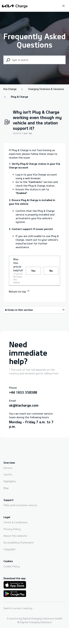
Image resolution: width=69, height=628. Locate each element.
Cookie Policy (12, 566)
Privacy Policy (12, 529)
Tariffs (8, 474)
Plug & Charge (19, 96)
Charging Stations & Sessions (46, 88)
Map (6, 487)
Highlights (10, 481)
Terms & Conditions (15, 522)
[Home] (14, 5)
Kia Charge (10, 88)
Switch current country (18, 608)
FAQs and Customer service (20, 505)
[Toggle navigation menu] (63, 6)
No (51, 270)
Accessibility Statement (19, 542)
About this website (15, 535)
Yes (33, 270)
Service (8, 467)
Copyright (10, 549)
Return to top (18, 291)
